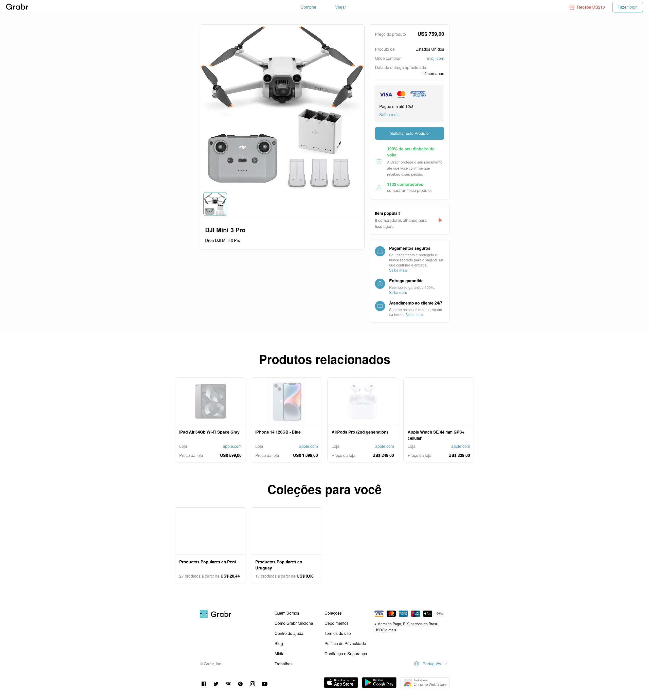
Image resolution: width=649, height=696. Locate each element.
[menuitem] (308, 7)
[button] (587, 7)
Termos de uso (337, 633)
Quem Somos (287, 613)
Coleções (333, 613)
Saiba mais (389, 114)
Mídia (279, 653)
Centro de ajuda (289, 633)
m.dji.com (435, 58)
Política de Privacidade (345, 643)
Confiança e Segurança (345, 653)
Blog (279, 643)
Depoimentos (336, 623)
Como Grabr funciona (294, 623)
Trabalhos (284, 664)
